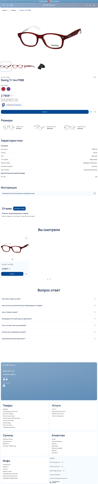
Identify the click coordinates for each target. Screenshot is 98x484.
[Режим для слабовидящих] (11, 5)
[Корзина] (94, 5)
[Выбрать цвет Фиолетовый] (8, 89)
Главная (4, 10)
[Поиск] (8, 5)
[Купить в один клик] (91, 112)
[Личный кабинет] (90, 5)
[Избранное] (86, 5)
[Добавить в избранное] (95, 112)
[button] (49, 38)
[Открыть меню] (4, 5)
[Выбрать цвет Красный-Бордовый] (3, 89)
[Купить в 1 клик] (26, 274)
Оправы (13, 10)
